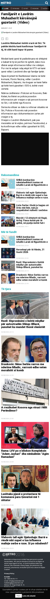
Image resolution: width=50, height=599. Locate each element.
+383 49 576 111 (12, 579)
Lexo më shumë (28, 596)
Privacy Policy (9, 573)
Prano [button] (18, 596)
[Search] (46, 3)
